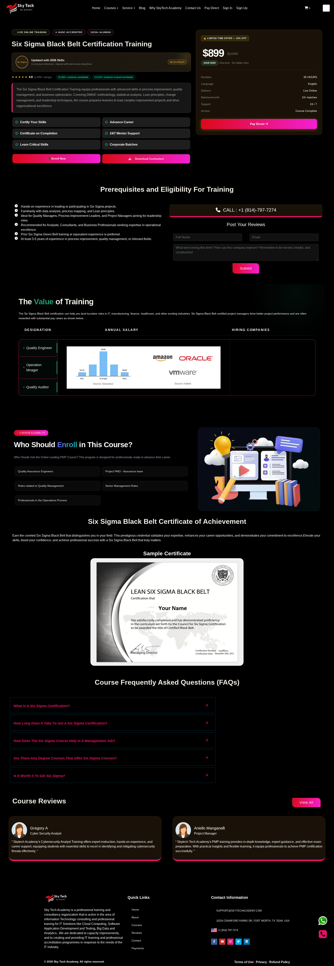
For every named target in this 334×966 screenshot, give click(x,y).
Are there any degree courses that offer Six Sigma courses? (65, 758)
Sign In (227, 8)
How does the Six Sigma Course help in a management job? (64, 741)
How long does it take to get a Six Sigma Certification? (60, 723)
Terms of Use (244, 962)
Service (127, 8)
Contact (136, 940)
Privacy (261, 962)
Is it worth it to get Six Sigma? (39, 776)
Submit (246, 268)
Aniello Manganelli (209, 828)
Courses (110, 8)
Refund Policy (279, 962)
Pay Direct (211, 8)
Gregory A (39, 828)
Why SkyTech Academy (165, 8)
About (135, 917)
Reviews (136, 932)
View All (306, 802)
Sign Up (241, 8)
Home (96, 8)
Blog (142, 8)
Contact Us (193, 8)
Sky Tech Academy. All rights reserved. (79, 961)
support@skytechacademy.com (239, 910)
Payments (137, 948)
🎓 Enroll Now (56, 158)
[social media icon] (214, 942)
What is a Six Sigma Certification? (42, 706)
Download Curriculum (149, 158)
